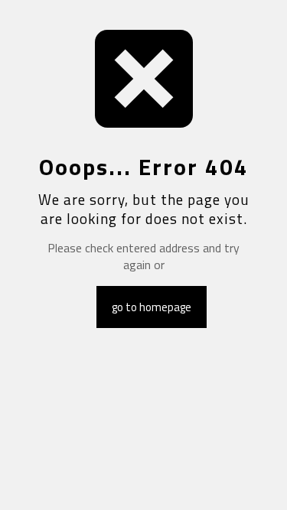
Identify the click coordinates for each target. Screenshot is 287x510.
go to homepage (151, 307)
